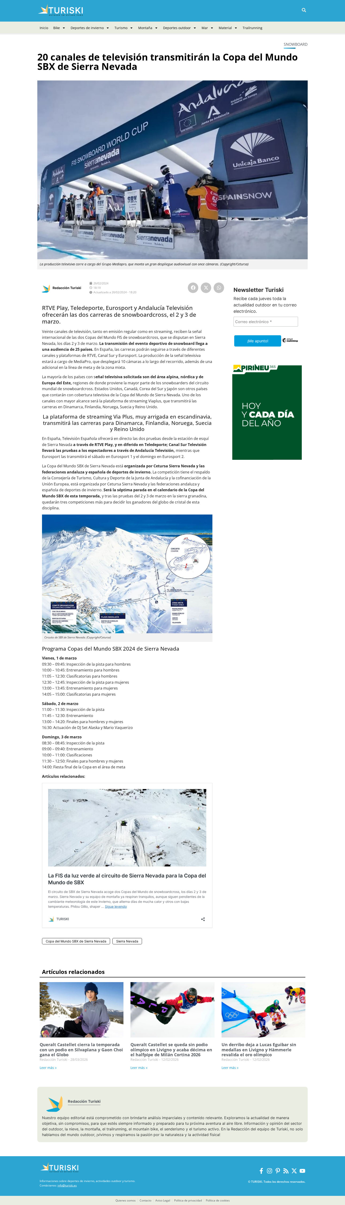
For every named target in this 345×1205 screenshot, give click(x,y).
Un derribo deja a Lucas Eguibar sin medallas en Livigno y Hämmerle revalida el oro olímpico (259, 1049)
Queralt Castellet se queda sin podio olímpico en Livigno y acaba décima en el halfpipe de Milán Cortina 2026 (171, 1049)
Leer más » (48, 1067)
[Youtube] (302, 1171)
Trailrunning (252, 28)
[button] (304, 10)
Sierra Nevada (127, 941)
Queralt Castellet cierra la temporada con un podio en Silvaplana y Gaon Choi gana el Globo (81, 1049)
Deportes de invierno (87, 28)
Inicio (44, 28)
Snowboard (296, 44)
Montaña (145, 28)
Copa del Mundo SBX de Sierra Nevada (76, 941)
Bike (56, 28)
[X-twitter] (294, 1171)
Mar (205, 28)
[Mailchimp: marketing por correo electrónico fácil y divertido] (290, 343)
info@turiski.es (67, 1185)
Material (225, 28)
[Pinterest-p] (278, 1171)
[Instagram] (269, 1171)
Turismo (121, 28)
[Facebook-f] (261, 1171)
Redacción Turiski (67, 288)
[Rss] (286, 1171)
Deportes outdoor (177, 28)
